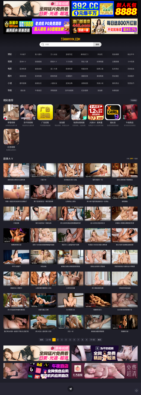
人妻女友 (53, 83)
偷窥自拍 (23, 76)
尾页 (99, 340)
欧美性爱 (69, 69)
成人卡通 (53, 69)
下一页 (92, 340)
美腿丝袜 (84, 76)
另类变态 (131, 69)
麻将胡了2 (84, 54)
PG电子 (23, 54)
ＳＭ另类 (131, 61)
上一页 (48, 340)
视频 (10, 61)
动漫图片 (69, 76)
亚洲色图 (38, 76)
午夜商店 (38, 90)
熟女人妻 (84, 61)
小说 (10, 83)
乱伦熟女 (115, 69)
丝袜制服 (100, 61)
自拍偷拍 (38, 61)
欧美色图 (53, 76)
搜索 (97, 44)
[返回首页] (136, 390)
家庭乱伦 (38, 83)
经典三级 (100, 69)
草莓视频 (53, 90)
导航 (10, 90)
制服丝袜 (84, 69)
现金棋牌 (115, 54)
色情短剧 (115, 90)
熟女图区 (115, 76)
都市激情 (23, 83)
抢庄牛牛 (131, 54)
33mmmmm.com (70, 39)
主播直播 (115, 61)
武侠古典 (69, 83)
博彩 (10, 54)
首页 (41, 340)
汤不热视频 (69, 90)
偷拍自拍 (38, 69)
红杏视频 (84, 90)
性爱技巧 (131, 83)
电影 (10, 68)
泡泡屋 (100, 90)
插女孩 (22, 90)
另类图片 (131, 76)
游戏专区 (69, 54)
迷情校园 (84, 83)
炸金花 (100, 54)
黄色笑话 (115, 83)
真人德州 (38, 54)
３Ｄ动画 (69, 61)
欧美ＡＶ (53, 61)
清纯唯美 (100, 76)
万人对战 (53, 54)
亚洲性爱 (23, 69)
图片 (10, 76)
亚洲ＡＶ (23, 61)
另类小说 (100, 83)
